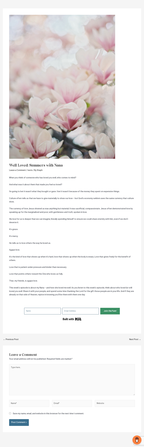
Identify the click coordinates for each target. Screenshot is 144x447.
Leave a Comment (17, 170)
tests (29, 170)
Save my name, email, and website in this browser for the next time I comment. (48, 414)
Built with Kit (72, 319)
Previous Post (11, 339)
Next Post (135, 339)
